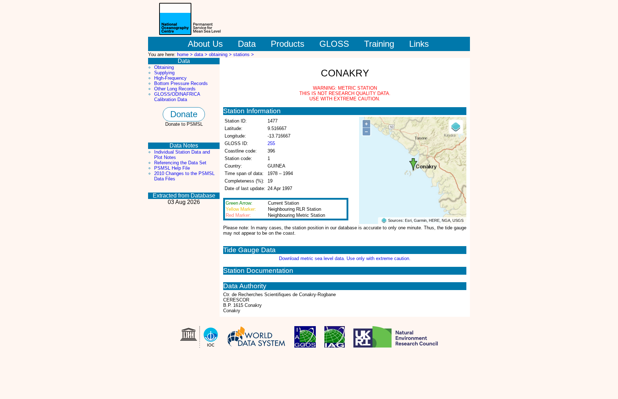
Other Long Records (175, 88)
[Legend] (456, 127)
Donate (183, 114)
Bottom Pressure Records (181, 83)
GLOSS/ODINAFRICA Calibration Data (177, 96)
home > (185, 54)
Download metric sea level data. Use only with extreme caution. (345, 258)
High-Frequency (170, 78)
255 (271, 143)
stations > (243, 54)
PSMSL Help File (172, 168)
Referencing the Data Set (180, 162)
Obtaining (164, 67)
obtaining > (221, 54)
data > (201, 54)
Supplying (164, 72)
